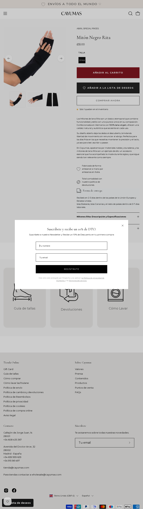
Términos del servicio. (78, 281)
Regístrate (71, 269)
